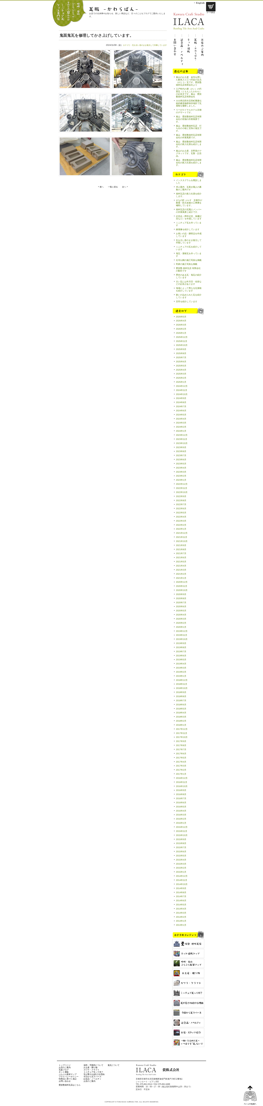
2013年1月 (181, 925)
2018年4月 (181, 712)
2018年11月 (181, 684)
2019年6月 (181, 655)
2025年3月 (181, 374)
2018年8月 (181, 696)
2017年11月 (181, 733)
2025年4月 (181, 370)
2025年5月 (181, 365)
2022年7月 (181, 504)
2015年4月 (181, 860)
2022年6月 (181, 508)
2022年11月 (181, 488)
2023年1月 (181, 480)
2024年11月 (181, 390)
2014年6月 (181, 900)
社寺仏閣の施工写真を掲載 (189, 260)
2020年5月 (181, 610)
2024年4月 (181, 419)
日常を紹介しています (186, 301)
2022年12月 (182, 484)
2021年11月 (181, 537)
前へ (102, 187)
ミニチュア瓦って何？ (93, 1072)
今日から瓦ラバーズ (92, 1076)
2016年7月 (181, 798)
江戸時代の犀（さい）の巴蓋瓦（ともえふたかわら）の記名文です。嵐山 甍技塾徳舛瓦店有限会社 (189, 93)
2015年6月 (181, 851)
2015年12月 (182, 827)
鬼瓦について (113, 1065)
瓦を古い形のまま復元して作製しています (149, 45)
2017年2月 (181, 770)
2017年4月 (181, 762)
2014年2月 (181, 917)
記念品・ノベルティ (92, 1079)
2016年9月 (181, 790)
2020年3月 (181, 619)
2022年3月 (181, 521)
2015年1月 (181, 872)
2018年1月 (181, 725)
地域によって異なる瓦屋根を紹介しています (189, 289)
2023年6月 (181, 459)
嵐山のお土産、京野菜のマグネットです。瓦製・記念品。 (189, 153)
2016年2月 (181, 819)
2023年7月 (181, 455)
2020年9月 (181, 594)
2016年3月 (181, 814)
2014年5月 (181, 904)
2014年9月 (181, 888)
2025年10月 (182, 345)
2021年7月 (181, 553)
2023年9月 (181, 447)
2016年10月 (182, 786)
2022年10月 (182, 492)
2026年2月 (181, 329)
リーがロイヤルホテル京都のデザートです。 (189, 111)
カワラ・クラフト (91, 1070)
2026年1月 (181, 333)
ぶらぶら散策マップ (68, 1074)
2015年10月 (182, 835)
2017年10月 (182, 737)
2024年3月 (181, 422)
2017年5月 (181, 757)
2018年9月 (181, 692)
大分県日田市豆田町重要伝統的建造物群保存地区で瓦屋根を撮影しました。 (189, 103)
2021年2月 (181, 574)
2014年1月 (181, 921)
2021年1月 (181, 578)
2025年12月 (182, 337)
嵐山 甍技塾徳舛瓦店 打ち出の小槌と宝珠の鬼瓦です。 (189, 128)
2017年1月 (181, 774)
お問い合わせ (65, 1081)
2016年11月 (181, 782)
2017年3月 (181, 766)
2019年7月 (181, 651)
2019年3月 (181, 668)
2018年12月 (182, 680)
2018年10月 (182, 688)
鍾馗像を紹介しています (187, 229)
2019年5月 (181, 659)
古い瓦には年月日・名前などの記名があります (189, 282)
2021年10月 (182, 541)
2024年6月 (181, 410)
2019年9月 (181, 643)
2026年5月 (181, 316)
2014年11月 (181, 880)
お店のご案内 (65, 1067)
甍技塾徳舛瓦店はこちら (70, 1085)
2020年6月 (181, 606)
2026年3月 (181, 325)
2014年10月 (182, 884)
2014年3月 (181, 913)
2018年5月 (181, 708)
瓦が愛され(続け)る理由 (94, 1074)
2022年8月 (181, 500)
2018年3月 (181, 717)
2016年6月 (181, 802)
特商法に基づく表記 (68, 1079)
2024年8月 (181, 402)
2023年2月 (181, 476)
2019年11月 (181, 635)
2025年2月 (181, 378)
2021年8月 (181, 549)
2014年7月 (181, 896)
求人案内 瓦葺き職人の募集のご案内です (189, 188)
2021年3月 (181, 570)
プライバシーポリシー (69, 1076)
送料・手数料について (93, 1065)
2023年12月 (182, 435)
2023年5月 (181, 463)
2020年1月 (181, 627)
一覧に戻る (113, 187)
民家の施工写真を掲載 (186, 264)
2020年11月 (181, 586)
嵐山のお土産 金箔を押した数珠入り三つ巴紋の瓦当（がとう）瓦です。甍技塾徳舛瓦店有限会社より (189, 81)
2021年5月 (181, 561)
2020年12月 (182, 582)
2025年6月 (181, 361)
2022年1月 (181, 529)
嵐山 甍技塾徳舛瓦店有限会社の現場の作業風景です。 (189, 119)
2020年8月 (181, 598)
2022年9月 (181, 496)
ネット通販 (64, 1072)
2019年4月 (181, 663)
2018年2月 (181, 721)
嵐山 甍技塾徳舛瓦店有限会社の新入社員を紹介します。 (189, 144)
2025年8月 (181, 353)
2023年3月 (181, 472)
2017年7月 (181, 749)
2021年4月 (181, 565)
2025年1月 (181, 382)
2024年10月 (182, 394)
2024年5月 (181, 414)
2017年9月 (181, 741)
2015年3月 (181, 864)
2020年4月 (181, 614)
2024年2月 (181, 427)
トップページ (65, 1065)
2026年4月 (181, 320)
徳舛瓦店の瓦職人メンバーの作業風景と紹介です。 (189, 210)
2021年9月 (181, 545)
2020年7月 (181, 602)
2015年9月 (181, 839)
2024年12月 (182, 386)
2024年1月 (181, 431)
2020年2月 (181, 623)
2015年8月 (181, 843)
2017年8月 (181, 745)
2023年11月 (181, 439)
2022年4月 (181, 517)
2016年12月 (182, 778)
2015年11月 (181, 831)
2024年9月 (181, 398)
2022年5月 (181, 512)
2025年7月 (181, 357)
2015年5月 (181, 855)
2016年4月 (181, 811)
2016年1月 (181, 823)
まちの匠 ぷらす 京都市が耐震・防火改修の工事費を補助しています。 (189, 203)
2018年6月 (181, 704)
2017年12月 (182, 729)
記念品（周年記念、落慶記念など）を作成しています (189, 217)
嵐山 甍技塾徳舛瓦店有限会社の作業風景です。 (189, 136)
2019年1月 (181, 676)
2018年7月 (181, 700)
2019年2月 (181, 672)
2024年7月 (181, 406)
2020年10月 (182, 590)
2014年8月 (181, 892)
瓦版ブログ (64, 1070)
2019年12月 (182, 631)
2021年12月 (182, 533)
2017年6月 (181, 753)
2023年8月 (181, 451)
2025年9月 (181, 349)
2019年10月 (182, 639)
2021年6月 (181, 557)
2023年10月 (182, 443)
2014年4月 (181, 908)
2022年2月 (181, 525)
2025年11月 (181, 341)
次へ (124, 187)
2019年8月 (181, 647)
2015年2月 (181, 868)
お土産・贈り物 (90, 1067)
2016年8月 (181, 794)
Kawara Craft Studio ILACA (188, 21)
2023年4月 (181, 468)
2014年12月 (182, 876)
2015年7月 (181, 847)
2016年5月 (181, 806)
